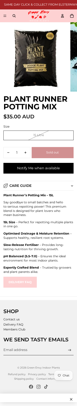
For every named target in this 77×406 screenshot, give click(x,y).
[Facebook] (31, 386)
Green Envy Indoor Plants (43, 367)
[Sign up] (70, 350)
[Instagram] (38, 386)
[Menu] (5, 16)
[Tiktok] (46, 386)
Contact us (11, 319)
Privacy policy (37, 374)
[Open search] (14, 16)
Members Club (14, 329)
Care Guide (20, 186)
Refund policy (17, 374)
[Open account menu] (62, 16)
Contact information (49, 378)
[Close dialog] (71, 399)
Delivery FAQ (20, 282)
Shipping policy (24, 378)
